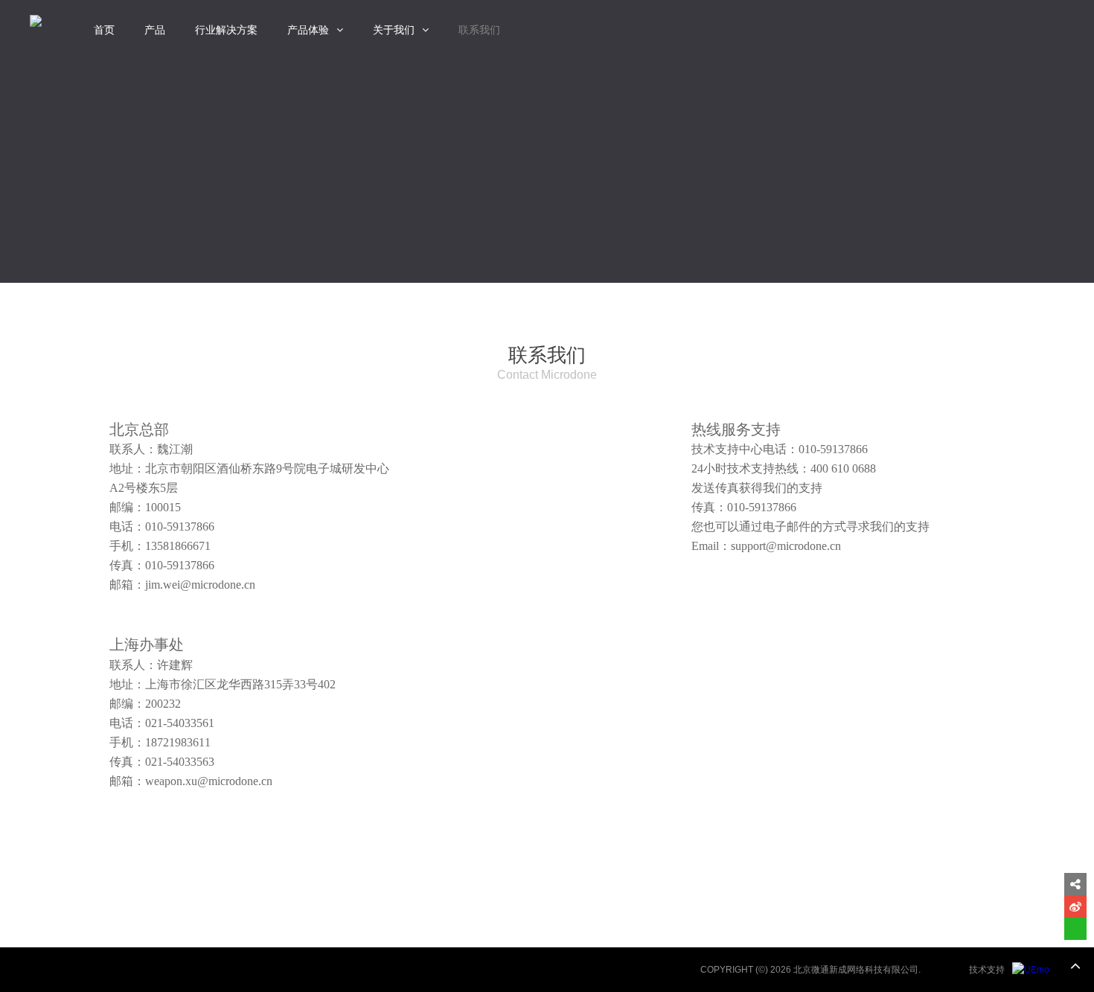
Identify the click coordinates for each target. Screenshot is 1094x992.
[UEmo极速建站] (1030, 969)
